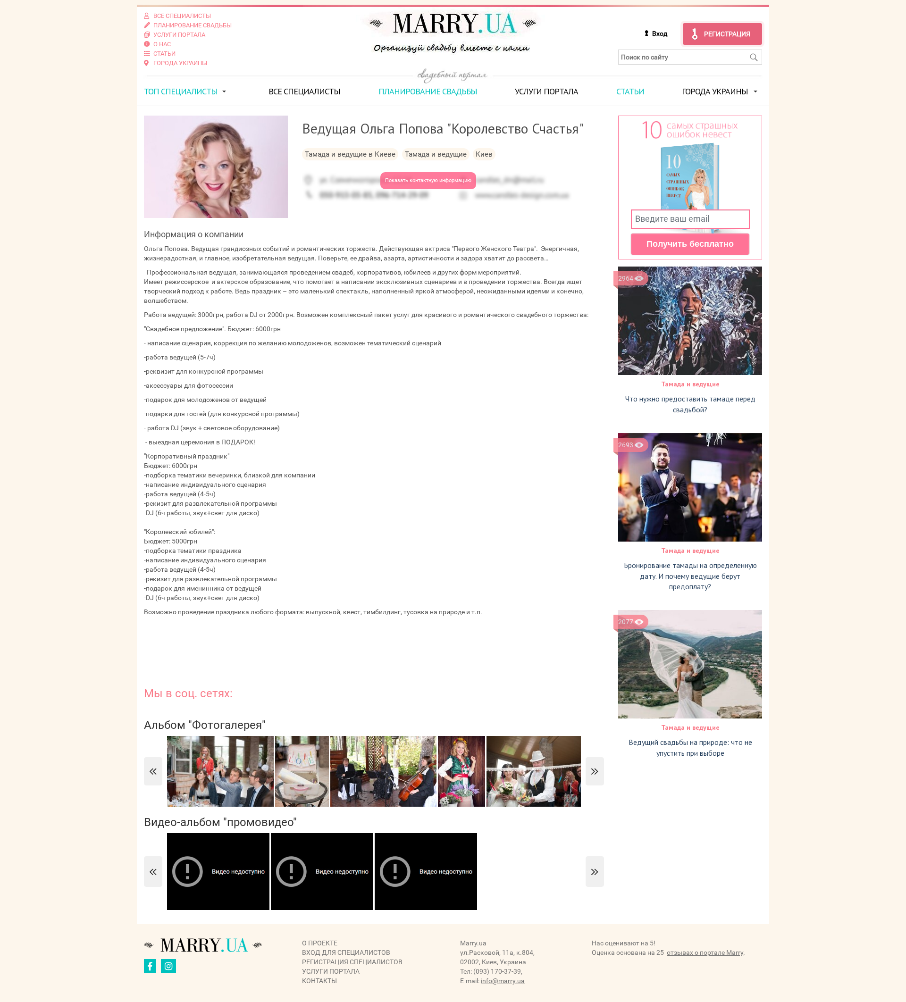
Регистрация (727, 34)
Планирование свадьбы (427, 91)
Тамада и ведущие (690, 384)
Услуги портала (546, 91)
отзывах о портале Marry (705, 952)
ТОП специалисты (181, 91)
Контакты (319, 981)
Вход (659, 33)
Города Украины (715, 91)
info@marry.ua (503, 981)
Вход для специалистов (346, 952)
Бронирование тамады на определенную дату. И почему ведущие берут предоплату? (690, 576)
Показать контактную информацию (428, 180)
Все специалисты (304, 91)
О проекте (319, 943)
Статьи (630, 91)
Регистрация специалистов (352, 962)
